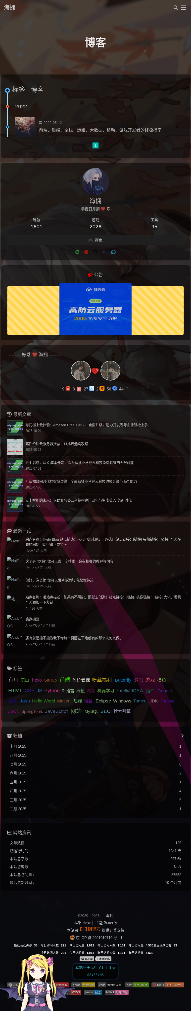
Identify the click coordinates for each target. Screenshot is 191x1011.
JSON (13, 711)
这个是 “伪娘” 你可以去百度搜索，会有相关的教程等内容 (69, 561)
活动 (12, 700)
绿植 (80, 690)
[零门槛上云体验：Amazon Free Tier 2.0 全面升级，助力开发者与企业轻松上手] (15, 428)
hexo (37, 680)
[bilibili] (113, 251)
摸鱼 (161, 680)
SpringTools (32, 711)
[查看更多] (182, 736)
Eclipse (103, 700)
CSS (30, 690)
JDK (154, 700)
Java (25, 700)
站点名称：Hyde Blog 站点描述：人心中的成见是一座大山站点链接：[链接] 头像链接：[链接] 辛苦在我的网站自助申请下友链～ (103, 542)
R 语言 (68, 690)
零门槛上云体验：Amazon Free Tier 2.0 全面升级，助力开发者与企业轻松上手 (86, 425)
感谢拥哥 (32, 619)
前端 (65, 680)
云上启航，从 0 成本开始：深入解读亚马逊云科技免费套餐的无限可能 (79, 463)
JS (39, 690)
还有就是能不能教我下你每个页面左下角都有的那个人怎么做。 (74, 638)
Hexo (87, 923)
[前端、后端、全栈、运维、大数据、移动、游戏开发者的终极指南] (25, 127)
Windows (122, 700)
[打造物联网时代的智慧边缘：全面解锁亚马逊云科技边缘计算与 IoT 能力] (15, 485)
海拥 (9, 7)
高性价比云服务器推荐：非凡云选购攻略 (56, 444)
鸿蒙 (91, 690)
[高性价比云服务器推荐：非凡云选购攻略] (15, 447)
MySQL (91, 711)
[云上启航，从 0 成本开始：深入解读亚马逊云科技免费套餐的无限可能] (15, 466)
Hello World (43, 700)
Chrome (167, 700)
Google (164, 690)
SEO (105, 711)
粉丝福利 (102, 680)
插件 (150, 690)
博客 (88, 700)
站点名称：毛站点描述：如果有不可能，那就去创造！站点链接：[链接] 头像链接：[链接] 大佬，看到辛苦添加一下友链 (103, 599)
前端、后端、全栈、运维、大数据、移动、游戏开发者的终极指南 (100, 130)
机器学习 (105, 690)
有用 (13, 680)
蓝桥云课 (81, 680)
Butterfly (123, 680)
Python (52, 690)
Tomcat (140, 700)
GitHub (50, 680)
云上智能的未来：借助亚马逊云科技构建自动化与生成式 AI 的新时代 (78, 500)
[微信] (77, 251)
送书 (138, 680)
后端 (78, 700)
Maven (64, 700)
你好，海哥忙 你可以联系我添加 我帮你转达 (59, 580)
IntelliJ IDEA (130, 690)
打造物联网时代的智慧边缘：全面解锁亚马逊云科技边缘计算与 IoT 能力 (81, 482)
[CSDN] (86, 251)
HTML (15, 690)
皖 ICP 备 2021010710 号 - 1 (99, 938)
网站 (76, 711)
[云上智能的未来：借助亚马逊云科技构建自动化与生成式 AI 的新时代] (15, 504)
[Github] (95, 251)
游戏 (150, 680)
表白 (25, 680)
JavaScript (56, 711)
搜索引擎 (122, 711)
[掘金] (104, 251)
